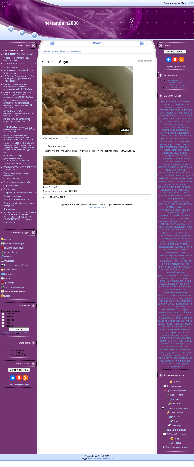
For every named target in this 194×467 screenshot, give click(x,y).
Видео (55, 51)
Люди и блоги (10, 252)
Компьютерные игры (14, 243)
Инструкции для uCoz (176, 87)
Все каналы (176, 443)
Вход (104, 207)
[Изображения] (62, 170)
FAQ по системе (176, 85)
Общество (9, 261)
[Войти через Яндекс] (19, 378)
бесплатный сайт (97, 458)
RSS (191, 3)
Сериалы (8, 274)
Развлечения (10, 269)
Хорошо (9, 317)
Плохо (8, 323)
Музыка (8, 256)
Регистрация (94, 207)
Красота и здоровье (13, 248)
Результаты (6, 332)
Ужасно (9, 326)
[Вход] (34, 35)
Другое (7, 239)
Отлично (9, 314)
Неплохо (9, 320)
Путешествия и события (16, 265)
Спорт (7, 278)
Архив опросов (21, 332)
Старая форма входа (19, 385)
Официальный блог (176, 80)
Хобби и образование (14, 291)
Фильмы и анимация (14, 287)
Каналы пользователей (176, 447)
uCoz (110, 458)
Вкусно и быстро (79, 138)
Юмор (7, 296)
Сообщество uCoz (176, 83)
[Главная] (11, 29)
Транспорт (9, 283)
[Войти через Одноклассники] (25, 378)
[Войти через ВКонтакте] (12, 378)
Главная (46, 51)
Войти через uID (19, 369)
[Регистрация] (22, 33)
